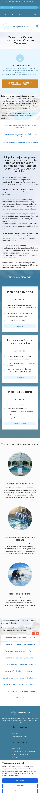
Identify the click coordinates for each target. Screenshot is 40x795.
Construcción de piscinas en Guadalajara (20, 658)
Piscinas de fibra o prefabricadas (20, 341)
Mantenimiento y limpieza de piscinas (20, 538)
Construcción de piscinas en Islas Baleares (20, 678)
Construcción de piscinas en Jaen (20, 685)
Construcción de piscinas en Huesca (20, 671)
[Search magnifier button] (38, 7)
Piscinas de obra (20, 392)
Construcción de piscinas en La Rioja (20, 691)
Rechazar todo (20, 791)
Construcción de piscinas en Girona (20, 644)
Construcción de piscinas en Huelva (20, 664)
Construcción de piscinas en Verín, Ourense (20, 143)
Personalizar (20, 786)
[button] (37, 26)
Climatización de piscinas (20, 483)
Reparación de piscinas (20, 593)
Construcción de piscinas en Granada (20, 651)
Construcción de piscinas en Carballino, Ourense (20, 135)
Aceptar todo (20, 780)
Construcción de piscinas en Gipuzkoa (20, 638)
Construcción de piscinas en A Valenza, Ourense (20, 126)
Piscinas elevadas (20, 292)
